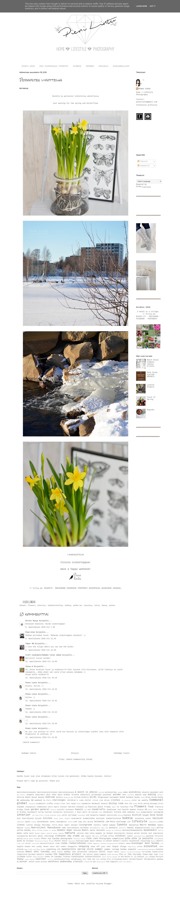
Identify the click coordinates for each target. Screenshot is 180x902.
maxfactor (122, 828)
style (90, 849)
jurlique (72, 815)
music (92, 830)
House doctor (153, 809)
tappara (123, 852)
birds (93, 797)
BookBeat (129, 797)
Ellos (161, 804)
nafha (25, 833)
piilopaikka (158, 838)
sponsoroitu (69, 849)
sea (162, 843)
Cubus (79, 803)
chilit (88, 800)
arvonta (75, 795)
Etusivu (75, 753)
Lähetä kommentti (31, 742)
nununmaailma (22, 836)
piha (127, 838)
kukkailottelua (55, 605)
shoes (45, 847)
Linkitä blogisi (150, 386)
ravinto (124, 841)
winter (112, 605)
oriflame (103, 836)
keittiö (136, 815)
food (150, 807)
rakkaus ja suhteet (103, 841)
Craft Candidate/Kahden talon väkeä (43, 655)
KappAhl (102, 815)
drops (135, 803)
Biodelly (85, 797)
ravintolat (134, 841)
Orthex (111, 836)
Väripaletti (150, 859)
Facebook (80, 807)
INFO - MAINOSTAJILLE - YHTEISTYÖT (54, 66)
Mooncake (77, 830)
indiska (131, 812)
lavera (70, 822)
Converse (32, 803)
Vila (108, 859)
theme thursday (112, 854)
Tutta (104, 857)
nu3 (150, 833)
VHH (93, 859)
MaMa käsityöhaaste (70, 828)
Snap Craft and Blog (32, 849)
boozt (143, 797)
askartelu (85, 795)
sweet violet (57, 852)
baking (152, 794)
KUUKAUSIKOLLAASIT (121, 66)
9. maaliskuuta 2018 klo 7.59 (40, 627)
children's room (75, 800)
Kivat (56, 818)
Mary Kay (104, 828)
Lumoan (112, 825)
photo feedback (34, 838)
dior (126, 804)
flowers (31, 605)
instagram (158, 812)
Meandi (130, 828)
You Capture (112, 862)
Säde (74, 852)
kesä (152, 815)
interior (41, 605)
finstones (124, 807)
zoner (121, 862)
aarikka (101, 792)
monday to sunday (49, 830)
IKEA (124, 812)
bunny (160, 797)
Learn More (141, 6)
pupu (87, 841)
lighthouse (153, 822)
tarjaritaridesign (134, 852)
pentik (25, 838)
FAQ (86, 807)
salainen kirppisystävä (109, 843)
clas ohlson (104, 800)
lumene (105, 825)
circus (95, 800)
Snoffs (43, 849)
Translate (146, 187)
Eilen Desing (143, 804)
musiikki (100, 830)
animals (30, 795)
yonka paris (101, 862)
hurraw (41, 812)
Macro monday (148, 825)
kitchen (47, 818)
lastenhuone (42, 822)
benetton (67, 797)
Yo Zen (93, 862)
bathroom (20, 797)
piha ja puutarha (142, 838)
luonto (122, 824)
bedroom (50, 797)
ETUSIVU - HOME (28, 66)
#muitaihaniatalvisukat (47, 792)
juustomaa (81, 815)
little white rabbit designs (64, 825)
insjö (138, 812)
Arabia (67, 795)
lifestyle (139, 821)
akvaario (145, 792)
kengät (146, 815)
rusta (89, 843)
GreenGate (70, 810)
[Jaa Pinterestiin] (34, 602)
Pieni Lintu (31, 683)
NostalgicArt (119, 833)
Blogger (108, 884)
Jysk (87, 815)
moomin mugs (64, 830)
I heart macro (81, 812)
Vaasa (104, 605)
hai (85, 809)
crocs (57, 804)
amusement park (156, 792)
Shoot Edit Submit (58, 847)
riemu (57, 843)
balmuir (160, 795)
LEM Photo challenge (116, 822)
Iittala (117, 812)
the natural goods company (94, 854)
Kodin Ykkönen (64, 818)
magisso (20, 828)
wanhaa (160, 859)
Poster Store (61, 841)
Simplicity (132, 846)
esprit (56, 807)
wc (18, 862)
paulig (19, 839)
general (44, 809)
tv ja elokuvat (137, 857)
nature (70, 833)
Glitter (53, 809)
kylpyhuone (139, 818)
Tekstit (143, 161)
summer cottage (111, 849)
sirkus (139, 847)
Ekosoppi (153, 804)
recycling (145, 841)
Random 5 (116, 841)
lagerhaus (20, 822)
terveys (31, 854)
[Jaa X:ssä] (29, 602)
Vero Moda (87, 859)
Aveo (124, 795)
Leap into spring (85, 822)
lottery (97, 825)
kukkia (68, 605)
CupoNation (86, 804)
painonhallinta (139, 836)
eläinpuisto (30, 807)
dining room (116, 803)
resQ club (20, 843)
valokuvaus (76, 859)
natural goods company (55, 833)
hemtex (133, 810)
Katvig (120, 815)
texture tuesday (44, 854)
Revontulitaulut (47, 843)
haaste (79, 809)
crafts (50, 804)
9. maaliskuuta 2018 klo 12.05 (40, 650)
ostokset (120, 836)
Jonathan (53, 815)
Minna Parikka (37, 830)
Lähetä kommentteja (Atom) (79, 759)
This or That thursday (130, 854)
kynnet (148, 818)
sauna (128, 843)
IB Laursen (93, 812)
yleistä (77, 861)
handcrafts (98, 809)
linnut (21, 825)
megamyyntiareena (142, 828)
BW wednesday (23, 800)
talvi (97, 605)
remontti (159, 841)
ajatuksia (135, 792)
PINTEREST (90, 66)
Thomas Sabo (147, 854)
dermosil (96, 804)
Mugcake (150, 410)
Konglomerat (76, 818)
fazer (114, 807)
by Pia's (47, 800)
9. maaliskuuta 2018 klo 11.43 (40, 639)
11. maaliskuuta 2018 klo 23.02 (41, 689)
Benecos (59, 797)
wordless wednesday (60, 861)
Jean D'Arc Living (42, 815)
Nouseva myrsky (133, 833)
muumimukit (150, 830)
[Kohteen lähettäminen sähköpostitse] (24, 602)
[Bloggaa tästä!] (26, 602)
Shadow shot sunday (33, 847)
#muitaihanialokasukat (26, 792)
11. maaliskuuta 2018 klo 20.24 (41, 678)
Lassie (33, 822)
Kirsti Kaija (31, 621)
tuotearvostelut (93, 857)
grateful (61, 810)
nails (31, 833)
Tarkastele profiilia (146, 105)
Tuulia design (112, 857)
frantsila (159, 807)
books (137, 797)
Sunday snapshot (128, 849)
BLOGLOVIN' (107, 588)
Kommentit (144, 166)
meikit (153, 828)
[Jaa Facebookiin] (31, 602)
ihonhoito (108, 812)
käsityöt (158, 818)
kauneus (127, 815)
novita (144, 833)
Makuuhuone (54, 828)
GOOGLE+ (117, 588)
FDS (118, 807)
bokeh (122, 797)
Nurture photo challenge (41, 836)
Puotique (80, 841)
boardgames (114, 797)
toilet (29, 857)
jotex (59, 815)
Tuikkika (66, 857)
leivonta (99, 821)
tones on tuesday (53, 857)
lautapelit (61, 822)
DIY (130, 804)
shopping (84, 846)
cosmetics (41, 804)
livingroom (85, 825)
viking (103, 859)
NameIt (37, 833)
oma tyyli (86, 836)
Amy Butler (21, 795)
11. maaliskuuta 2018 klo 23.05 (41, 737)
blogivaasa (103, 797)
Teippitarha (22, 854)
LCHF (75, 822)
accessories (111, 792)
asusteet (107, 795)
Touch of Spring (151, 398)
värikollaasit (136, 859)
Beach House (31, 797)
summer (99, 849)
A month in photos (86, 792)
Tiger (156, 854)
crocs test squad (68, 804)
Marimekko (84, 828)
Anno (54, 795)
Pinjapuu (30, 841)
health (125, 810)
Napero (43, 833)
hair (89, 810)
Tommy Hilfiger (38, 857)
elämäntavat (42, 807)
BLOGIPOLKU (94, 588)
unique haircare (156, 857)
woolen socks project (38, 862)
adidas (120, 792)
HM (146, 810)
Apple (60, 795)
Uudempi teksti (28, 753)
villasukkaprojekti (119, 859)
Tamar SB (29, 644)
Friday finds (23, 810)
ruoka (64, 843)
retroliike (35, 843)
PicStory (77, 838)
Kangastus (94, 815)
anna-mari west (42, 795)
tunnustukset (77, 857)
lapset (27, 822)
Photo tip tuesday (50, 839)
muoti (85, 830)
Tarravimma (146, 852)
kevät (160, 815)
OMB (93, 836)
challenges (59, 800)
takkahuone (93, 852)
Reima (153, 841)
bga (72, 797)
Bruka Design (151, 797)
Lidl (129, 822)
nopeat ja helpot (104, 833)
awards (138, 795)
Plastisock (39, 841)
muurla (160, 830)
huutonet (48, 812)
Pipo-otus (30, 632)
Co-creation (126, 800)
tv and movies (124, 857)
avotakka (131, 795)
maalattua (133, 825)
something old (53, 849)
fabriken (71, 807)
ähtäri (129, 862)
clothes (115, 800)
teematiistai (157, 852)
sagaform (96, 843)
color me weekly (140, 800)
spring (81, 849)
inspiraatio (146, 812)
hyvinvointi (69, 812)
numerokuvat (158, 833)
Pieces (83, 838)
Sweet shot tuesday (37, 852)
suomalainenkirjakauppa (146, 849)
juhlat (64, 815)
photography (66, 839)
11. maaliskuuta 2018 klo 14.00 (41, 661)
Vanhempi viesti (122, 753)
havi (119, 810)
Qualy (92, 841)
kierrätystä (28, 818)
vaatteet (40, 859)
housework (32, 812)
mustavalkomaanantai (133, 830)
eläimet (20, 807)
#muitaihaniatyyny (66, 792)
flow (131, 807)
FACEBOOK (77, 66)
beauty (41, 797)
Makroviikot (38, 828)
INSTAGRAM (103, 66)
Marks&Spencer (95, 828)
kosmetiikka (89, 818)
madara (160, 825)
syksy (67, 852)
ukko (146, 857)
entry (50, 807)
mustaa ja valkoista (114, 830)
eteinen (63, 807)
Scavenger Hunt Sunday (145, 843)
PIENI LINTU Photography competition (105, 839)
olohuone (60, 836)
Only (97, 836)
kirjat (38, 818)
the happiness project (67, 854)
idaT (100, 812)
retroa (27, 843)
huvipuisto (57, 812)
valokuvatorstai (62, 859)
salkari (121, 843)
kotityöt (100, 818)
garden (35, 809)
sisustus (88, 605)
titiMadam (21, 857)
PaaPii (130, 836)
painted (150, 836)
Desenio (104, 804)
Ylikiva (86, 862)
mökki (19, 833)
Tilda (161, 854)
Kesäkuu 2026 (143, 307)
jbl (33, 815)
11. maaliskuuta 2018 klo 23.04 (41, 724)
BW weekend (36, 800)
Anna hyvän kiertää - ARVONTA (152, 374)
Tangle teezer (113, 852)
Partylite (159, 836)
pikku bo (77, 605)
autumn (117, 794)
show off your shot (101, 847)
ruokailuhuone (77, 843)
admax (125, 792)
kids (19, 818)
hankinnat (111, 810)
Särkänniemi (82, 852)
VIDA (97, 859)
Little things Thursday (38, 825)
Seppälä (20, 847)
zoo (124, 862)
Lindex (160, 822)
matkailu (113, 828)
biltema (77, 797)
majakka (27, 828)
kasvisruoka (112, 815)
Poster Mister (48, 841)
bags (145, 795)
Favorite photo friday (99, 807)
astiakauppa (96, 795)
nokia (92, 833)
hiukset (140, 810)
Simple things (119, 847)
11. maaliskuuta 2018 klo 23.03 (41, 712)
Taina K (29, 666)
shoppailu (72, 847)
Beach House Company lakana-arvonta (153, 363)
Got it (153, 6)
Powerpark (72, 841)
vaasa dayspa (30, 859)
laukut (52, 822)
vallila (50, 859)
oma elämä (73, 836)
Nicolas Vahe (83, 833)
